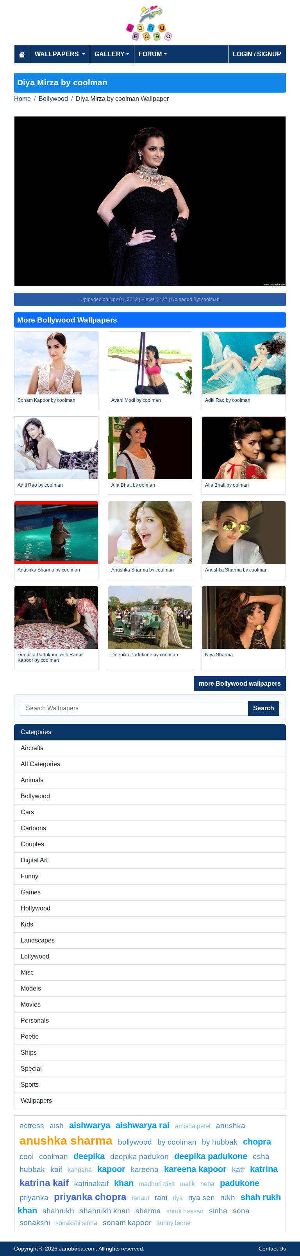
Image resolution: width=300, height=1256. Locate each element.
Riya (178, 1198)
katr (238, 1169)
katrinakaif (91, 1183)
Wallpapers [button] (57, 54)
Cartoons (33, 828)
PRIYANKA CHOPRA (90, 1196)
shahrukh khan (105, 1211)
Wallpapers (36, 1100)
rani (161, 1197)
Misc (27, 972)
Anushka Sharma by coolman (49, 570)
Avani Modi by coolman (136, 400)
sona (241, 1211)
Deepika (89, 1156)
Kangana (80, 1169)
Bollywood (53, 98)
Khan (124, 1183)
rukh (227, 1197)
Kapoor (111, 1169)
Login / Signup (257, 54)
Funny (29, 876)
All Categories (40, 764)
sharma (148, 1211)
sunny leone (174, 1223)
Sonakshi (35, 1222)
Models (31, 988)
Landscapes (38, 940)
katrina (264, 1169)
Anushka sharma (66, 1140)
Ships (29, 1052)
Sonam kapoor (127, 1222)
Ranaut (140, 1198)
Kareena (145, 1169)
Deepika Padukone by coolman (144, 655)
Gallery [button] (110, 54)
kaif (56, 1169)
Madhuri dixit (157, 1184)
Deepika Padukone (210, 1156)
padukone (239, 1183)
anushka (230, 1126)
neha (207, 1184)
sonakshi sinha (76, 1223)
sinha (218, 1211)
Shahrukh (58, 1211)
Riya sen (201, 1197)
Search (263, 708)
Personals (35, 1020)
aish (57, 1126)
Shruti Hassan (185, 1211)
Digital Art (34, 860)
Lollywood (35, 956)
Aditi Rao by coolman (227, 400)
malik (187, 1184)
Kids (27, 924)
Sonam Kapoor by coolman (46, 400)
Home (22, 98)
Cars (27, 812)
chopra (257, 1142)
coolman (53, 1156)
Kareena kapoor (195, 1169)
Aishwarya (89, 1125)
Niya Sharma (219, 655)
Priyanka (34, 1197)
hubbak (32, 1169)
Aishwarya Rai (143, 1125)
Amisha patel (193, 1126)
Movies (31, 1004)
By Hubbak (220, 1142)
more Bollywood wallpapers (240, 683)
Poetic (29, 1036)
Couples (32, 844)
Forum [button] (150, 54)
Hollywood (35, 908)
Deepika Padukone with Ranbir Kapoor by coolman (51, 657)
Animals (32, 780)
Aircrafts (32, 748)
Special (31, 1068)
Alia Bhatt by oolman (133, 485)
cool (27, 1156)
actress (32, 1126)
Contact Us (272, 1248)
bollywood (135, 1142)
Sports (30, 1084)
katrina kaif (44, 1182)
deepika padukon (139, 1156)
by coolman (176, 1142)
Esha (261, 1156)
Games (31, 892)
